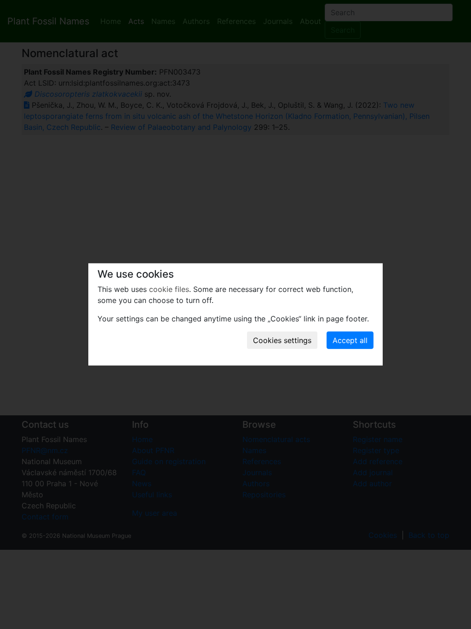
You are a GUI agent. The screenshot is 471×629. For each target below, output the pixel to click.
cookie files (169, 289)
